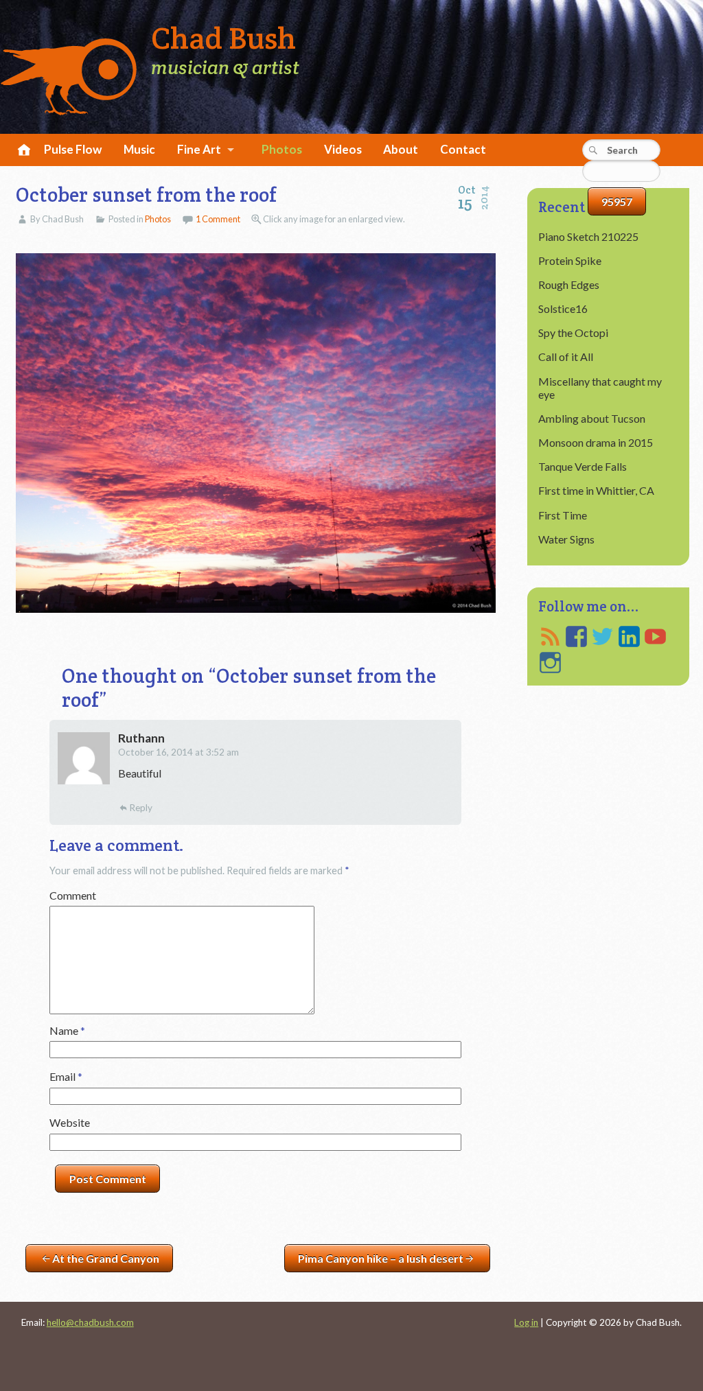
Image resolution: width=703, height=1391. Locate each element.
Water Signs (566, 539)
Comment (72, 895)
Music (139, 149)
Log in (526, 1322)
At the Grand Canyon (105, 1258)
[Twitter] (602, 636)
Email (65, 1076)
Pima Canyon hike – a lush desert (380, 1258)
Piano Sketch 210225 (588, 236)
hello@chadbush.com (90, 1322)
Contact (463, 149)
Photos (282, 149)
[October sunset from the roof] (256, 433)
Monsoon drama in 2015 (595, 442)
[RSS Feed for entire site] (550, 636)
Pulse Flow (73, 149)
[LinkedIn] (629, 636)
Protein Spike (569, 260)
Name (67, 1030)
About (400, 149)
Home (22, 151)
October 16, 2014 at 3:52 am (178, 752)
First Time (562, 515)
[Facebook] (576, 636)
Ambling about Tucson (591, 418)
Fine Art (199, 149)
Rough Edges (568, 284)
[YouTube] (655, 636)
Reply (140, 807)
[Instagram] (550, 663)
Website (69, 1122)
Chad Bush (223, 39)
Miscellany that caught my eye (600, 388)
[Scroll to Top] (652, 1308)
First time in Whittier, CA (596, 490)
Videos (343, 149)
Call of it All (565, 356)
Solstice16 (563, 308)
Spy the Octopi (573, 332)
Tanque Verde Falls (582, 466)
